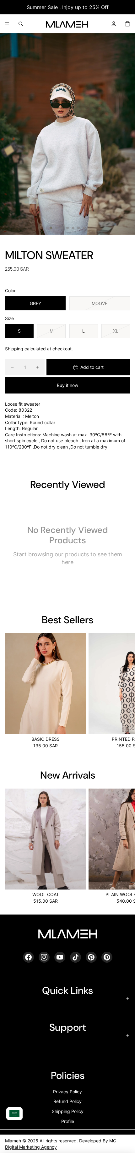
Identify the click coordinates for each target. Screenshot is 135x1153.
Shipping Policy (68, 1111)
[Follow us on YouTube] (59, 957)
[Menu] (7, 24)
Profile (67, 1121)
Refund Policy (67, 1101)
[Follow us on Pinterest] (91, 957)
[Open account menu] (114, 24)
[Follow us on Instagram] (44, 957)
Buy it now (67, 385)
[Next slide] (123, 691)
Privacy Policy (67, 1091)
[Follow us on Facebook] (28, 957)
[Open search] (21, 24)
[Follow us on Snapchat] (106, 957)
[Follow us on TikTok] (75, 957)
